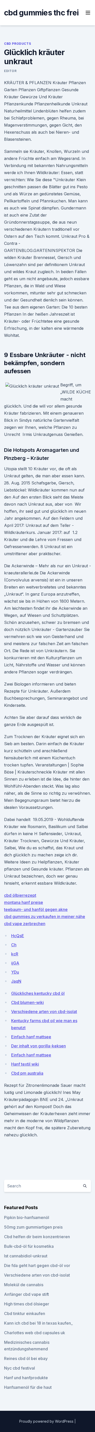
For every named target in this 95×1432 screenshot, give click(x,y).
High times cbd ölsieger (26, 1303)
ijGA (15, 963)
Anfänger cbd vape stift (26, 1294)
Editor (10, 71)
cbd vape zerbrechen (24, 923)
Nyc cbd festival (19, 1368)
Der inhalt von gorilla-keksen (38, 1045)
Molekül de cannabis (23, 1284)
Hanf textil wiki (25, 1064)
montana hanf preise (23, 902)
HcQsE (17, 935)
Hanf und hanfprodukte (26, 1377)
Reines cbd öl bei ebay (26, 1358)
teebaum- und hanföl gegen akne (36, 909)
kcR (14, 953)
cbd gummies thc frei (41, 12)
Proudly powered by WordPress (46, 1421)
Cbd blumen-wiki (27, 1002)
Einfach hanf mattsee (31, 1036)
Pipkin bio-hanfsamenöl (26, 1217)
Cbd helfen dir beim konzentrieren (37, 1236)
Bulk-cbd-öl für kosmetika (29, 1246)
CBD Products (17, 43)
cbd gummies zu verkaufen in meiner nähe (44, 916)
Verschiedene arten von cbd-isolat (44, 1011)
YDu (15, 972)
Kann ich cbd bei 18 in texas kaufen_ (38, 1323)
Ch (13, 944)
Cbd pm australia (27, 1073)
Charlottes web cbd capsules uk (34, 1332)
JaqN (16, 981)
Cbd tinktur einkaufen (24, 1313)
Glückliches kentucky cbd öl (38, 993)
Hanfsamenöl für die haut (28, 1387)
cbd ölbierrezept (20, 895)
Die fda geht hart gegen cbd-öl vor (37, 1265)
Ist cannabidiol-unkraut (25, 1255)
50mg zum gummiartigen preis (33, 1227)
